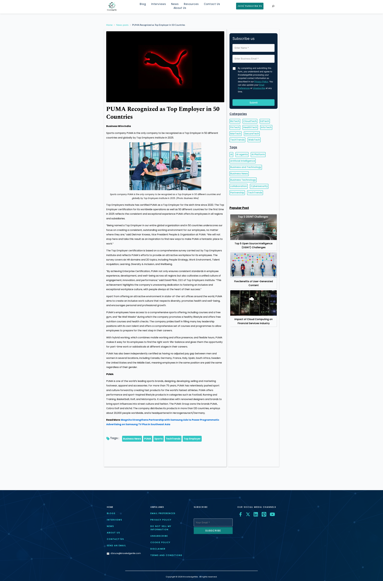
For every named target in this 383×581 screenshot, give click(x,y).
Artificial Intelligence (242, 161)
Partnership (237, 192)
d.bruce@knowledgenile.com (126, 553)
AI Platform (258, 154)
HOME (110, 507)
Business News (132, 438)
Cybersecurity (259, 186)
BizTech (235, 121)
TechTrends (173, 438)
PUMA (147, 438)
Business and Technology (245, 167)
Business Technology (243, 180)
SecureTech (252, 133)
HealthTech (250, 127)
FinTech (235, 127)
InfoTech (266, 127)
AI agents (242, 154)
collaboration (238, 186)
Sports (158, 438)
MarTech (235, 133)
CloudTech (250, 121)
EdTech (264, 121)
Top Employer (192, 438)
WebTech (254, 139)
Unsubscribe (259, 88)
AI (231, 154)
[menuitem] (143, 4)
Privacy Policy (261, 81)
